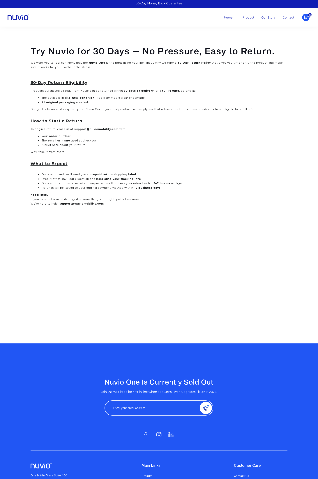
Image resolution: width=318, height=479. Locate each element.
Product (248, 17)
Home (228, 17)
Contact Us (241, 476)
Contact (288, 17)
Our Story (268, 17)
